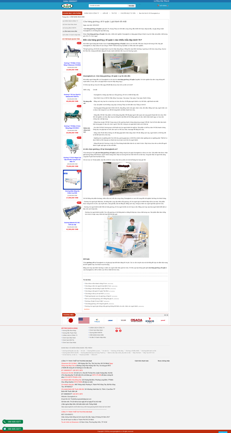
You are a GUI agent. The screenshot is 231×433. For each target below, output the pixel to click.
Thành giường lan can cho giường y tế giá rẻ (101, 296)
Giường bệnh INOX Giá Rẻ (70, 352)
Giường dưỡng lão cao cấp (70, 350)
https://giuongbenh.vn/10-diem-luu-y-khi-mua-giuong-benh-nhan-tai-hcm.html (85, 407)
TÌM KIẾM (131, 6)
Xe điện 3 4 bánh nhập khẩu (98, 337)
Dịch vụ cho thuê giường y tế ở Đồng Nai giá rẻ (102, 298)
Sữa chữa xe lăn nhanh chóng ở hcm (99, 283)
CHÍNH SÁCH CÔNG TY (91, 13)
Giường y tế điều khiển (132, 350)
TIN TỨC (114, 13)
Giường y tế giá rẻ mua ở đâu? (97, 301)
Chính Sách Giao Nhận (69, 342)
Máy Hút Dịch (137, 352)
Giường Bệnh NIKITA (96, 332)
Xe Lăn (83, 350)
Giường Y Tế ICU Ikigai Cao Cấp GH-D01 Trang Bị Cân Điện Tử (72, 159)
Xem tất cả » (87, 309)
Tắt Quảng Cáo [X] (223, 432)
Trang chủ (65, 17)
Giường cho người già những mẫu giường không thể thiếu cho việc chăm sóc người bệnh (114, 306)
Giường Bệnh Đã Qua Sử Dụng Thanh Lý (93, 352)
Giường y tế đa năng (117, 350)
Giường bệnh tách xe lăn (148, 350)
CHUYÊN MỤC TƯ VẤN (128, 13)
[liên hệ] (117, 331)
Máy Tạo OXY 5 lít (148, 352)
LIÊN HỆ (105, 13)
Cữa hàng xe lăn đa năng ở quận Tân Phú (100, 288)
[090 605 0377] (4, 421)
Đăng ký (166, 1)
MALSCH (94, 354)
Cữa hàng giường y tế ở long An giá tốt (99, 303)
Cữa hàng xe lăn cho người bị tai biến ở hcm (101, 286)
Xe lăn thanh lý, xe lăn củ (69, 354)
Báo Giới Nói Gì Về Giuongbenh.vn (149, 13)
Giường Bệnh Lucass (93, 350)
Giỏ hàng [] (164, 5)
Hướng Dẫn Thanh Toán (69, 333)
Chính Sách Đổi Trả (68, 340)
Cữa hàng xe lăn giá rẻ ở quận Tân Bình (100, 291)
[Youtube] (120, 331)
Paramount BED (84, 354)
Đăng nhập (159, 1)
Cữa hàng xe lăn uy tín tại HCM (97, 293)
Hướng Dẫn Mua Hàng (69, 330)
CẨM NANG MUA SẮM (77, 17)
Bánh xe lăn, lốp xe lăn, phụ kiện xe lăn (119, 352)
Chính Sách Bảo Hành (69, 338)
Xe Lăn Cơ (105, 350)
